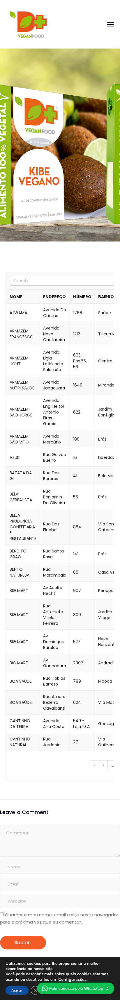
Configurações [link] (72, 979)
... (112, 765)
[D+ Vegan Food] (28, 24)
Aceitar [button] (17, 990)
